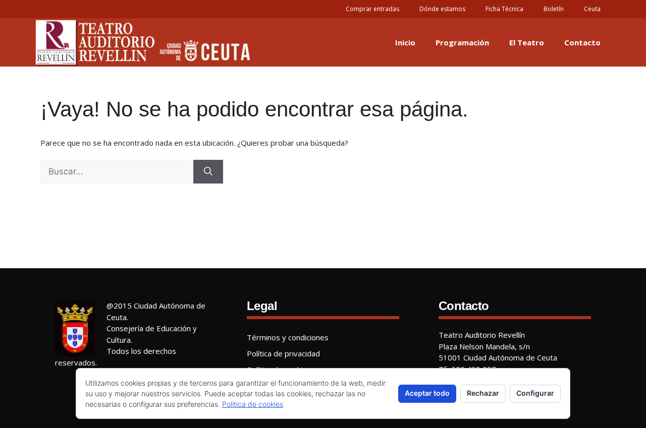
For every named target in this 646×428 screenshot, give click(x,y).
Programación (462, 42)
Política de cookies (252, 404)
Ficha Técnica (504, 9)
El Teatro (526, 42)
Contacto (582, 42)
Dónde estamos (442, 9)
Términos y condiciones (288, 337)
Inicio (405, 42)
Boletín (554, 9)
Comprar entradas (372, 9)
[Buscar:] (115, 172)
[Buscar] (208, 172)
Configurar (535, 393)
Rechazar (483, 393)
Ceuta (592, 9)
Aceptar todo (427, 393)
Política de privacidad (283, 353)
